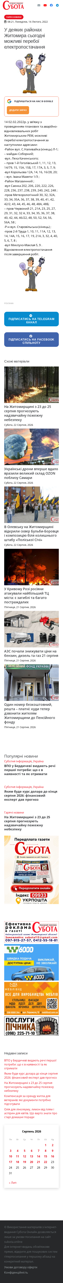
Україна (38, 761)
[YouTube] (45, 5)
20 (31, 1162)
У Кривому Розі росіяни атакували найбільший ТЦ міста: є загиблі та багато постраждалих (26, 595)
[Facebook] (51, 5)
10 (10, 1156)
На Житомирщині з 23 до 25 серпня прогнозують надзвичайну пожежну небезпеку (27, 413)
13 (31, 1156)
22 (45, 1162)
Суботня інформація (18, 761)
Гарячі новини (14, 812)
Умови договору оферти (20, 1267)
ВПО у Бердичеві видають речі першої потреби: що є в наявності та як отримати (29, 770)
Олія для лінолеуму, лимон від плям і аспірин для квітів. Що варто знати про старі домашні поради (30, 1113)
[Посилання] (13, 5)
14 (38, 1156)
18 (17, 1162)
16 (52, 1156)
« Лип (12, 1183)
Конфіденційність (16, 1272)
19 (24, 1162)
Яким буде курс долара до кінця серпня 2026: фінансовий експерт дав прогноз (30, 795)
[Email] (39, 5)
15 (45, 1156)
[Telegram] (57, 5)
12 (24, 1156)
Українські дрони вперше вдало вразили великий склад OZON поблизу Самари (31, 473)
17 (10, 1162)
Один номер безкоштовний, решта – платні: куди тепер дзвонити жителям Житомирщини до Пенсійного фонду (29, 713)
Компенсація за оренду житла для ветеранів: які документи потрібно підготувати (27, 1100)
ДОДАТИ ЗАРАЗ (18, 110)
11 (17, 1156)
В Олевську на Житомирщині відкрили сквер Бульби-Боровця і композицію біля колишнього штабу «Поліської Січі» (31, 533)
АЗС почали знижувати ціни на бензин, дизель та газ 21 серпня (31, 653)
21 (38, 1162)
